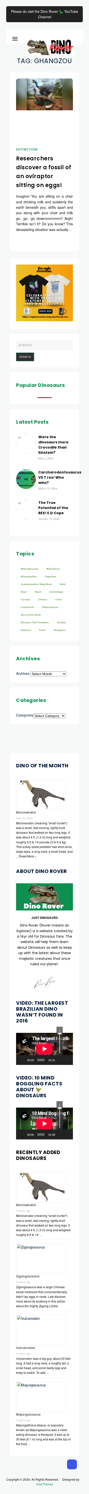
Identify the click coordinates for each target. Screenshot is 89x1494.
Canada (25, 599)
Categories (24, 715)
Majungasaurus (28, 1414)
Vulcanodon (25, 1348)
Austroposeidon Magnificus (36, 584)
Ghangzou (59, 630)
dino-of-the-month (31, 614)
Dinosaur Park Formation (35, 622)
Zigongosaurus (28, 1276)
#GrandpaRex (29, 576)
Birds (63, 584)
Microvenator (26, 812)
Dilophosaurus (50, 607)
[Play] (22, 1060)
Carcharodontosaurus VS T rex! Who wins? (59, 477)
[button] (15, 38)
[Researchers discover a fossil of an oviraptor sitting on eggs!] (44, 94)
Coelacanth (27, 607)
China (58, 599)
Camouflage (56, 591)
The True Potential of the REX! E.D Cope (53, 507)
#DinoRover (53, 568)
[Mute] (60, 1060)
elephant (26, 630)
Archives (22, 673)
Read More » (28, 856)
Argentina (50, 576)
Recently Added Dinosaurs (38, 1155)
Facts (42, 630)
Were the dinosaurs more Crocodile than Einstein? (53, 445)
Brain (24, 591)
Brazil (38, 591)
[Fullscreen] (67, 1060)
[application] (44, 1049)
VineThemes (44, 1484)
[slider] (60, 1041)
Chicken (42, 599)
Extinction (27, 149)
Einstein (61, 622)
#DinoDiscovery (29, 568)
